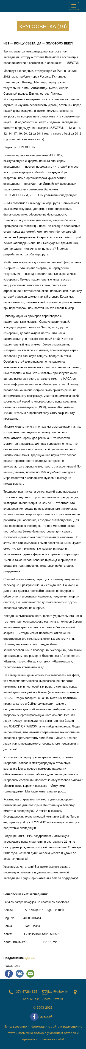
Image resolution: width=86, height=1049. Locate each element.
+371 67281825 (25, 991)
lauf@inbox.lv (58, 991)
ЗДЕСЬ (30, 958)
